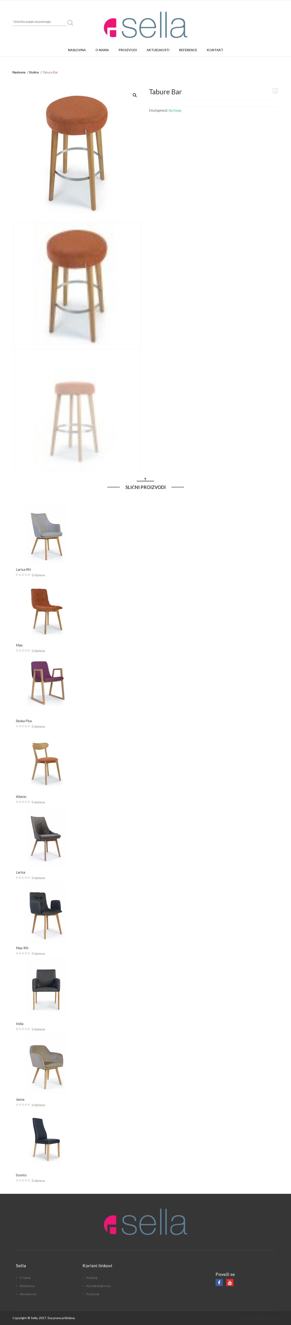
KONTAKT (215, 50)
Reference (188, 50)
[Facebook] (219, 1282)
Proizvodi (128, 50)
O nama (102, 50)
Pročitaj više (46, 519)
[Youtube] (229, 1282)
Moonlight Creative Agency (258, 1318)
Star (275, 91)
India (19, 1024)
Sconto (21, 1175)
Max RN (22, 948)
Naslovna (77, 50)
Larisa (20, 872)
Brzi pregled (48, 556)
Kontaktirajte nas (98, 1286)
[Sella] (145, 25)
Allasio (21, 796)
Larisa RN (23, 569)
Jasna (20, 1099)
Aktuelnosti (158, 50)
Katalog (91, 1278)
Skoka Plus (24, 721)
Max (19, 645)
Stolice (34, 72)
